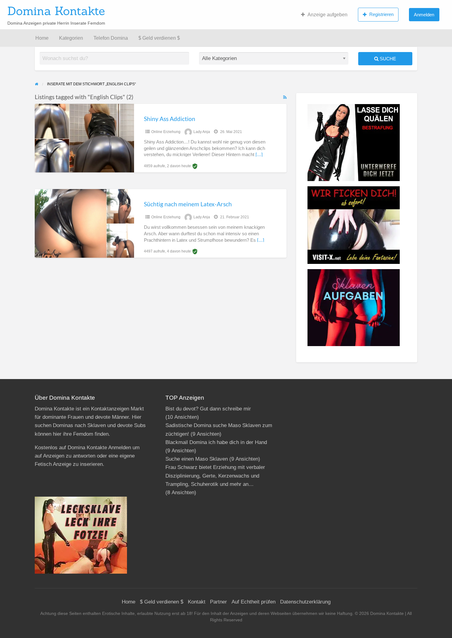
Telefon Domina (110, 38)
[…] (259, 154)
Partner (218, 602)
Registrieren (381, 14)
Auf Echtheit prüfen (254, 602)
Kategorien (71, 38)
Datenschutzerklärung (305, 602)
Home (42, 38)
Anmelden (424, 14)
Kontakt (196, 602)
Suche (387, 58)
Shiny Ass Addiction (169, 118)
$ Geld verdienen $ (159, 38)
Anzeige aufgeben (327, 14)
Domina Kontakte (56, 10)
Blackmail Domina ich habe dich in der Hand (216, 442)
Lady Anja (201, 132)
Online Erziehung (165, 132)
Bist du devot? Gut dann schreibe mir (208, 409)
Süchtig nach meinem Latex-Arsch (188, 204)
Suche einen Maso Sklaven (196, 459)
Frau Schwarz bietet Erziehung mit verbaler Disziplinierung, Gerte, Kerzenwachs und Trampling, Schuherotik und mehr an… (215, 475)
